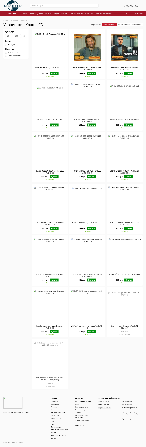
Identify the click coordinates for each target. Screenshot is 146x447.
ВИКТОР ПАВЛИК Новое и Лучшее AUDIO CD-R (124, 223)
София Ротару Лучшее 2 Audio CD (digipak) (124, 327)
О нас (25, 14)
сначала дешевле (124, 25)
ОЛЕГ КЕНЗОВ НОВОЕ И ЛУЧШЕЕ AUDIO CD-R (87, 172)
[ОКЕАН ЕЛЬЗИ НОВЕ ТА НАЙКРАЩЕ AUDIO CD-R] (124, 151)
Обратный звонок (104, 408)
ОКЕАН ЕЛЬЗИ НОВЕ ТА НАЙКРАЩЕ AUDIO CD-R (124, 172)
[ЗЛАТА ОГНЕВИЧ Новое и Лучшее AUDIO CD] (50, 254)
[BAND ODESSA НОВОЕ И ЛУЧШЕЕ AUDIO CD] (50, 151)
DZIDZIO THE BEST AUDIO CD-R (49, 119)
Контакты (64, 14)
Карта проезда (126, 419)
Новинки (54, 432)
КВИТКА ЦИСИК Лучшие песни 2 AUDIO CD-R (87, 120)
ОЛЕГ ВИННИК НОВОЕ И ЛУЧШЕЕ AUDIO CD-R (87, 68)
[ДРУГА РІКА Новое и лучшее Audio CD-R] (87, 306)
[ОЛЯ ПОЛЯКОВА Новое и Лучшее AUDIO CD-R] (50, 202)
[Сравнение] (110, 6)
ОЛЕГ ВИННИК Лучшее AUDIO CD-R (50, 67)
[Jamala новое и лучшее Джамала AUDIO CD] (50, 306)
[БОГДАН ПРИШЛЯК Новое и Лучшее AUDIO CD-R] (87, 254)
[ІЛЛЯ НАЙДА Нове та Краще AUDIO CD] (124, 254)
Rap (52, 424)
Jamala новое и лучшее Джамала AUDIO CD (49, 327)
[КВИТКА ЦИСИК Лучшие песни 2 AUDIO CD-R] (87, 99)
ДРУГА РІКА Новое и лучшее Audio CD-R (87, 327)
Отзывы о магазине (104, 14)
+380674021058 (130, 6)
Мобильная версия (12, 416)
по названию (136, 25)
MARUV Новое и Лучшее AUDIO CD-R (87, 222)
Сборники (54, 401)
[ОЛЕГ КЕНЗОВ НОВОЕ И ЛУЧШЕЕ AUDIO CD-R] (87, 151)
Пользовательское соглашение (82, 14)
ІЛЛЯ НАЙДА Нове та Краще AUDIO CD (125, 274)
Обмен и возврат (52, 14)
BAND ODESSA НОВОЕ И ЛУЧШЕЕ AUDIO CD (50, 172)
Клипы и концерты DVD (59, 430)
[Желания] (116, 6)
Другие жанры (56, 427)
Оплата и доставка (36, 14)
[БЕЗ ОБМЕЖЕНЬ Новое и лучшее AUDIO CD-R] (124, 47)
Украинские (55, 404)
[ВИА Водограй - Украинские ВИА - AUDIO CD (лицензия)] (50, 358)
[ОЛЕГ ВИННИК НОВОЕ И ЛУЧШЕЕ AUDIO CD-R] (87, 47)
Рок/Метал (55, 415)
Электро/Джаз (56, 418)
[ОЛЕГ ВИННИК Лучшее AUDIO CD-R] (50, 47)
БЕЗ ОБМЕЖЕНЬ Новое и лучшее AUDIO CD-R (124, 68)
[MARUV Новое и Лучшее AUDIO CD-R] (87, 202)
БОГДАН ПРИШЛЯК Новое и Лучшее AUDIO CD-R (87, 275)
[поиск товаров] (97, 6)
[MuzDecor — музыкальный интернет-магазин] (12, 403)
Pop (52, 421)
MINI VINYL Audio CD (58, 435)
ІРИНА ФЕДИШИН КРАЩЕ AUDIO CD (124, 119)
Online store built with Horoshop (13, 442)
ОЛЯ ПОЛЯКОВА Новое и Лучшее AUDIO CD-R (50, 223)
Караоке (54, 410)
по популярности (109, 25)
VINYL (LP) (54, 438)
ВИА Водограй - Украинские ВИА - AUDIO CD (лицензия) (50, 378)
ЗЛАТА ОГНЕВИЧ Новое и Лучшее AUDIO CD (50, 275)
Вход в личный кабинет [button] (83, 401)
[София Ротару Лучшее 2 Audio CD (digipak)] (124, 306)
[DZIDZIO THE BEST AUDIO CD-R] (50, 99)
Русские (54, 407)
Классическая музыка (58, 413)
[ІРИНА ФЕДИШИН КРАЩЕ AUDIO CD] (124, 99)
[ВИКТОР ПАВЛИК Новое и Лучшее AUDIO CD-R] (124, 202)
